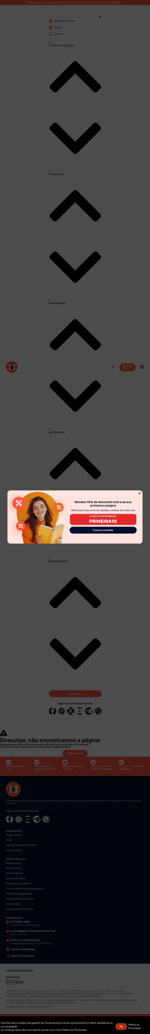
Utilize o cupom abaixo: (103, 516)
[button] (139, 493)
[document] (75, 517)
